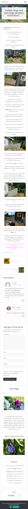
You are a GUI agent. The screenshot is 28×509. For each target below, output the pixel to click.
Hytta (8, 252)
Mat (18, 476)
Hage (14, 468)
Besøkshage (13, 465)
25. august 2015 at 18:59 (16, 284)
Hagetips (9, 471)
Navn (5, 352)
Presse (17, 478)
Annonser (7, 465)
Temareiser (10, 483)
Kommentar (6, 334)
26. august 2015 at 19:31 (16, 309)
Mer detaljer (16, 506)
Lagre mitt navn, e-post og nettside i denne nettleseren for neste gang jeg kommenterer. (13, 373)
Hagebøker (19, 468)
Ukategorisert (17, 483)
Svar (23, 300)
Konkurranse (20, 474)
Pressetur (20, 478)
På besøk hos (18, 480)
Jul (22, 471)
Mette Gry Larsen (16, 307)
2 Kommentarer (6, 29)
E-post (5, 358)
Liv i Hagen (14, 283)
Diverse (18, 465)
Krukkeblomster (12, 476)
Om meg (21, 476)
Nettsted (5, 364)
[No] (26, 505)
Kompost (14, 474)
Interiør (19, 471)
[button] (25, 2)
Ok (10, 506)
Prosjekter (11, 252)
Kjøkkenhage (9, 474)
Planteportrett (11, 478)
